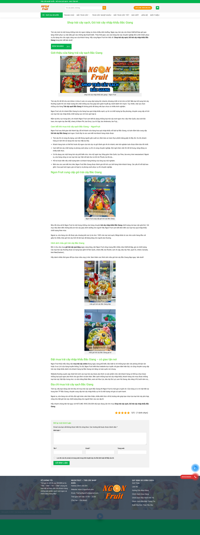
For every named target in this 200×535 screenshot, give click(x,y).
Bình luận (56, 430)
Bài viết (135, 15)
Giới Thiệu (136, 483)
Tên (55, 448)
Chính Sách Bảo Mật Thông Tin (143, 501)
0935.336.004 (82, 486)
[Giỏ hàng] (157, 8)
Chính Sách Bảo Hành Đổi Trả (143, 498)
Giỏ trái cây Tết (121, 15)
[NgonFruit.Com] (51, 7)
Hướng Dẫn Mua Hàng (140, 490)
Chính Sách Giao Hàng (140, 494)
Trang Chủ (69, 15)
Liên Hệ (144, 15)
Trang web (121, 448)
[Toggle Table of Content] (67, 46)
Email (88, 448)
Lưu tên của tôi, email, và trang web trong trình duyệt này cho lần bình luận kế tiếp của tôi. (85, 458)
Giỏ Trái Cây (82, 15)
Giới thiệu (154, 15)
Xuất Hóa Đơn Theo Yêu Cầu (142, 505)
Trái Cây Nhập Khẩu (101, 15)
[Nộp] (104, 8)
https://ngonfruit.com (86, 489)
